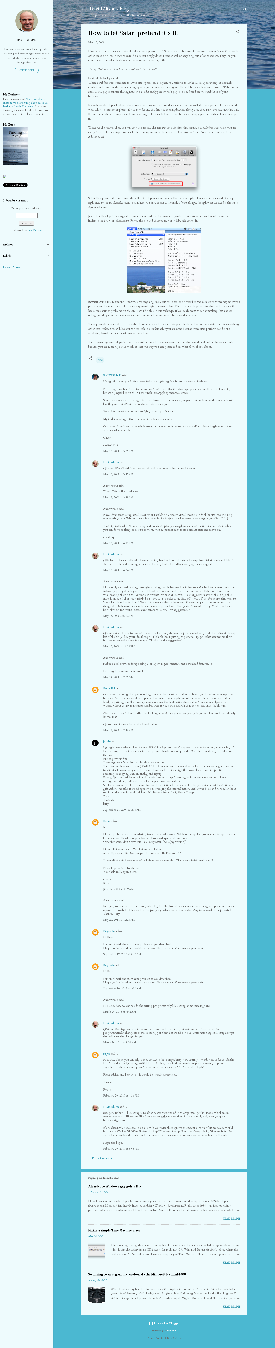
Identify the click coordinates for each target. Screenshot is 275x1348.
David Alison (111, 462)
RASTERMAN (112, 375)
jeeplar (107, 741)
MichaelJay (171, 1330)
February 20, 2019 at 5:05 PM (121, 1149)
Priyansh (108, 931)
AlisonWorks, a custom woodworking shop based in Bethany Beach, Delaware (25, 102)
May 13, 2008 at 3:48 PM (118, 497)
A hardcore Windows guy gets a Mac (115, 1186)
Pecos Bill (109, 688)
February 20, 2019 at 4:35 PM (121, 1095)
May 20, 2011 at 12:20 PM (119, 920)
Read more (231, 1219)
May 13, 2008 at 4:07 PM (118, 543)
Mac (100, 360)
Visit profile (27, 70)
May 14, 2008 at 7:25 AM (118, 677)
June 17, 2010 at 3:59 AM (118, 889)
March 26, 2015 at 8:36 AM (119, 1042)
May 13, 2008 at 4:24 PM (118, 570)
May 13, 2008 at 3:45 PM (118, 474)
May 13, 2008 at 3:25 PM (118, 451)
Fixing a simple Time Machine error (114, 1230)
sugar (106, 1054)
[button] (237, 32)
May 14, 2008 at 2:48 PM (118, 730)
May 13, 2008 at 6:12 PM (118, 616)
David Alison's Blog (109, 9)
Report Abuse (12, 267)
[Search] (245, 10)
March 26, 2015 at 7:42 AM (119, 1012)
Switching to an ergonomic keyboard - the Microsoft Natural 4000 (137, 1274)
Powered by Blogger (166, 1323)
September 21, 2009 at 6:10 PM (122, 810)
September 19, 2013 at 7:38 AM (122, 988)
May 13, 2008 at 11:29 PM (119, 646)
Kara (106, 821)
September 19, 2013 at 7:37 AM (122, 954)
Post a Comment (102, 1158)
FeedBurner (35, 230)
